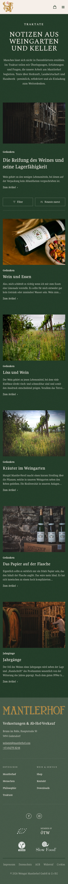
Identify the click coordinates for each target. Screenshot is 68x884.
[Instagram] (39, 816)
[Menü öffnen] (63, 6)
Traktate (8, 795)
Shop (39, 774)
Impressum (9, 864)
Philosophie (9, 788)
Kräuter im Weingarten (24, 468)
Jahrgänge (12, 659)
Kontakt (41, 781)
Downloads (43, 788)
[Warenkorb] (54, 6)
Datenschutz (25, 864)
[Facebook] (29, 816)
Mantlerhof (9, 774)
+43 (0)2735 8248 (11, 747)
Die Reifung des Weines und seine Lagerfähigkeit (33, 163)
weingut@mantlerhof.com (16, 743)
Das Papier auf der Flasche (26, 564)
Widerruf (48, 864)
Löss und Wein (16, 372)
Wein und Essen (17, 276)
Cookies (61, 864)
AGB (37, 864)
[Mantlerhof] (8, 7)
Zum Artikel (10, 187)
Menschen (9, 781)
